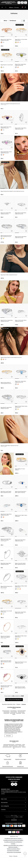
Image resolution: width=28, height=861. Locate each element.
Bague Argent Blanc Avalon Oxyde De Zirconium (6, 152)
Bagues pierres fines (5, 710)
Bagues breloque (7, 711)
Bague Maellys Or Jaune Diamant (20, 469)
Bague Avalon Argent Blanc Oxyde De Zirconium (20, 65)
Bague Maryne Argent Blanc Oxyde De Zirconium (20, 213)
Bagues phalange (13, 710)
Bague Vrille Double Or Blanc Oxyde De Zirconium (21, 321)
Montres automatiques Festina (9, 744)
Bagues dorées (18, 713)
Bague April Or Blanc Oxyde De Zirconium (9, 274)
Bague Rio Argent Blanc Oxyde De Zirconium (9, 445)
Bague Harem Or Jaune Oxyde (7, 64)
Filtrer (5, 20)
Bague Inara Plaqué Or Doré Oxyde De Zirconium (10, 103)
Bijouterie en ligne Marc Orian (8, 704)
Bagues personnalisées (22, 710)
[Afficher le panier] (25, 7)
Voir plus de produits (14, 699)
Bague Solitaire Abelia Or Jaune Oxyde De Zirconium (6, 383)
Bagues (18, 704)
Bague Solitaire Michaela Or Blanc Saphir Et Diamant (20, 492)
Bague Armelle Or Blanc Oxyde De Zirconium (21, 407)
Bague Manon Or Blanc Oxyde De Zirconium (21, 586)
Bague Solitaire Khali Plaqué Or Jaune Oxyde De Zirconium (12, 191)
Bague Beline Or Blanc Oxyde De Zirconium (21, 636)
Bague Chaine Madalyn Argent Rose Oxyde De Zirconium (5, 637)
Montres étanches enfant (7, 746)
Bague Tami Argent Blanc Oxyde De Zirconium (6, 213)
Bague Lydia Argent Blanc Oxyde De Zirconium (6, 540)
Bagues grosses (12, 713)
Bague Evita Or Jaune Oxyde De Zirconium (6, 611)
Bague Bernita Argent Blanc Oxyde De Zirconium (6, 408)
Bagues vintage (6, 713)
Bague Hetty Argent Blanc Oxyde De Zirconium (6, 564)
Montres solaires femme (17, 746)
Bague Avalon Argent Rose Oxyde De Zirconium (6, 40)
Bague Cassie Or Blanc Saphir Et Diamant (21, 516)
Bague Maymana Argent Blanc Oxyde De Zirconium (20, 687)
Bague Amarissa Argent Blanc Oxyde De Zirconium (7, 321)
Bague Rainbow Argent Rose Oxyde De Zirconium (6, 686)
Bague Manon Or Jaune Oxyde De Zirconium (21, 40)
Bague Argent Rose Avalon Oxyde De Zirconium (6, 127)
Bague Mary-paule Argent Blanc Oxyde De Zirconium (6, 492)
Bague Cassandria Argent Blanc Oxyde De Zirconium (20, 564)
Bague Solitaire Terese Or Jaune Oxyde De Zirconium (11, 357)
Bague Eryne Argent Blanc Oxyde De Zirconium (20, 540)
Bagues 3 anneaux (21, 711)
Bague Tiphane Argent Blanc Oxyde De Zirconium (21, 237)
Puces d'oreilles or (18, 744)
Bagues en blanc (21, 745)
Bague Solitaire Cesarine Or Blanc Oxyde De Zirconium (6, 236)
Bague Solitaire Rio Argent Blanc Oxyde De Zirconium (6, 661)
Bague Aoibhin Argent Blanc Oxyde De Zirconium (20, 129)
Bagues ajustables (14, 711)
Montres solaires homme (13, 745)
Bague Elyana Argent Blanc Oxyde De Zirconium (6, 515)
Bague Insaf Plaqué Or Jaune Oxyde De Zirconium (21, 663)
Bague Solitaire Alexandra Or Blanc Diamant (6, 587)
